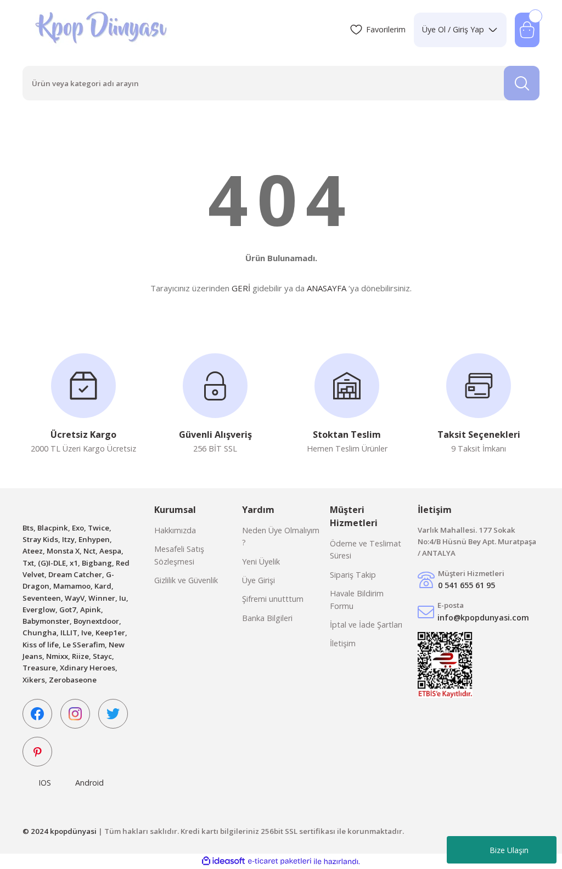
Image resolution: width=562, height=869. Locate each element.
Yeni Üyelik (261, 561)
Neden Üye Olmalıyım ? (280, 536)
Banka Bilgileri (267, 618)
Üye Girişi (258, 580)
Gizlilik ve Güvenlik (186, 580)
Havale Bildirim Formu (357, 599)
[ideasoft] (223, 861)
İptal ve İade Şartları (366, 624)
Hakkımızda (175, 530)
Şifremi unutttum (273, 599)
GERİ (241, 288)
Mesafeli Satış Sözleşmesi (179, 555)
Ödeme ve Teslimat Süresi (365, 549)
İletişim (343, 643)
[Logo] (102, 29)
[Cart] (527, 30)
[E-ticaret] (280, 861)
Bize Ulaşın (509, 850)
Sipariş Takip (353, 574)
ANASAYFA (326, 288)
